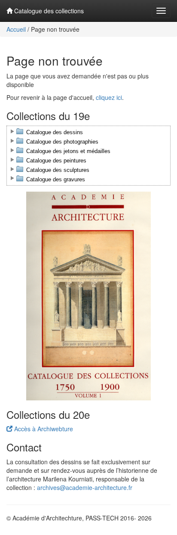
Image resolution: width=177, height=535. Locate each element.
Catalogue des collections (48, 10)
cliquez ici (109, 97)
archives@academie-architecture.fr (84, 487)
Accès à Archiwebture (42, 428)
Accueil (16, 29)
